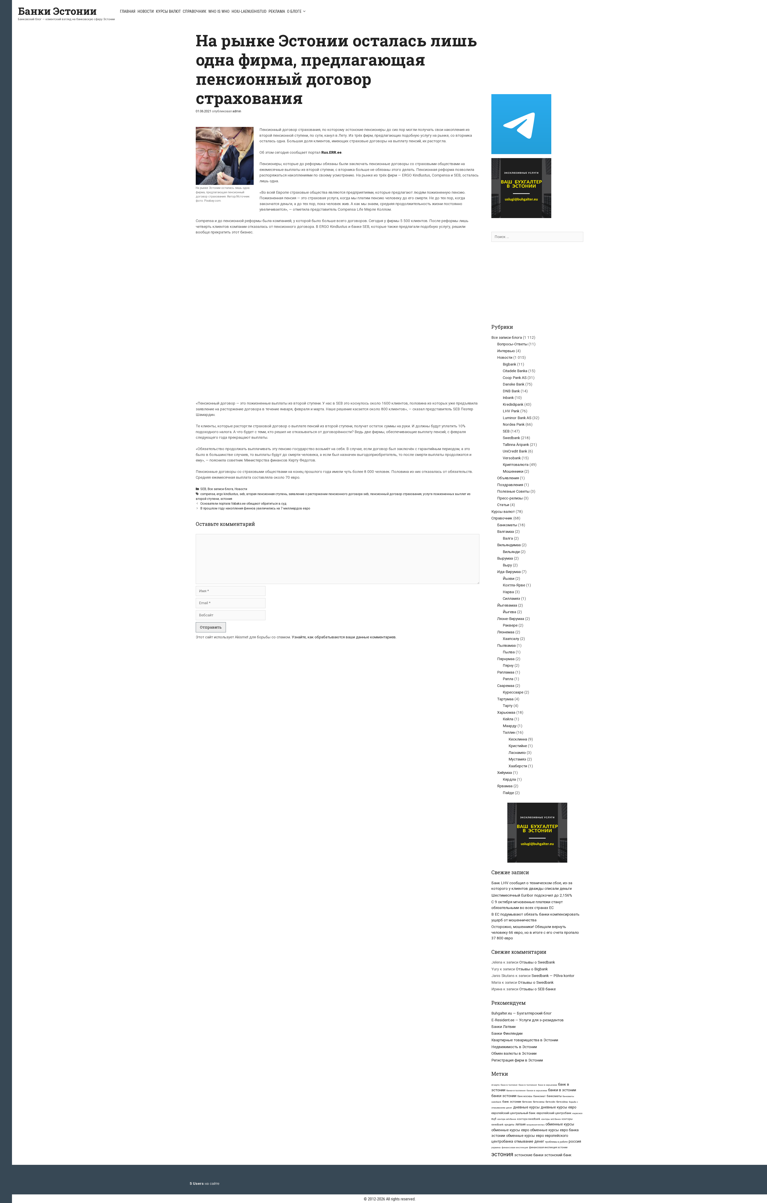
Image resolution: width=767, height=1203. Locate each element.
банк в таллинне (528, 1085)
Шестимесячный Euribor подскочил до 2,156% (531, 895)
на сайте (204, 1183)
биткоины (538, 1101)
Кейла (508, 719)
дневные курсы (526, 1107)
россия (575, 1141)
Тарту (508, 705)
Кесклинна (518, 739)
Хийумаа (504, 772)
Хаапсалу (511, 638)
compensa (207, 494)
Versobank (512, 458)
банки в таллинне (516, 1090)
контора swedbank (528, 1118)
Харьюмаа (506, 712)
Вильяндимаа (509, 545)
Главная (127, 11)
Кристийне (518, 746)
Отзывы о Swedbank (537, 962)
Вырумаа (505, 558)
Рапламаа (505, 672)
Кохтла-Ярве (514, 585)
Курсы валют (168, 11)
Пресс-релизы (510, 498)
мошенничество (535, 1124)
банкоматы (554, 1096)
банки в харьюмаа (537, 1090)
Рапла (508, 679)
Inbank (508, 397)
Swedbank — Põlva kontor (553, 975)
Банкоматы (507, 525)
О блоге (294, 11)
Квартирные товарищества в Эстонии (524, 1040)
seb (242, 494)
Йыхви (508, 578)
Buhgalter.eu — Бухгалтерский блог (521, 1013)
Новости (145, 11)
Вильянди (511, 551)
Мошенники (513, 471)
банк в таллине (509, 1085)
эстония (226, 499)
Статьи (503, 504)
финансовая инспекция (515, 1147)
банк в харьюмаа (547, 1085)
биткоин (527, 1101)
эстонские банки (528, 1155)
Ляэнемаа (505, 632)
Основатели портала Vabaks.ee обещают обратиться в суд (243, 503)
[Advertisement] (524, 59)
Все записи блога (220, 489)
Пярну (508, 665)
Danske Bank (513, 384)
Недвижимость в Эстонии (514, 1047)
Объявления (508, 478)
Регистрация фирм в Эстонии (517, 1060)
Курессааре (513, 692)
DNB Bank (511, 391)
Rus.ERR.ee (331, 152)
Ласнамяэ (517, 752)
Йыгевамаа (507, 605)
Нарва (508, 592)
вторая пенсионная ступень (266, 494)
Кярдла (509, 779)
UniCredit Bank (515, 451)
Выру (507, 565)
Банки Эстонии (57, 11)
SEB (203, 489)
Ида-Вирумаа (509, 571)
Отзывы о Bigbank (532, 969)
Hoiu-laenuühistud (248, 11)
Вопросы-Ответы (512, 344)
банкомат (539, 1096)
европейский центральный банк (513, 1113)
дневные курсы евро (558, 1107)
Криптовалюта (516, 464)
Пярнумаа (506, 659)
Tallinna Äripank (516, 444)
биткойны (562, 1101)
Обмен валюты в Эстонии (514, 1053)
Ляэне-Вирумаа (510, 618)
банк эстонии (511, 1101)
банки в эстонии (562, 1090)
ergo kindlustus (227, 494)
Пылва (509, 652)
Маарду (510, 726)
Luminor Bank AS (517, 418)
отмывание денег (529, 1141)
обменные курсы (559, 1124)
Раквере (510, 625)
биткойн (550, 1101)
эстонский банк (557, 1155)
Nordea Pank (514, 424)
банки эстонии (503, 1096)
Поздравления (510, 484)
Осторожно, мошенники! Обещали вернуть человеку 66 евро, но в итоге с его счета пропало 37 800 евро (535, 932)
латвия (520, 1124)
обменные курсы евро (510, 1130)
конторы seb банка (551, 1119)
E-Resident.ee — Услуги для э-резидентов (527, 1020)
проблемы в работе (556, 1141)
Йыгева (509, 612)
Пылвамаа (506, 645)
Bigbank (509, 364)
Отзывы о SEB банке (537, 989)
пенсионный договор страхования (395, 494)
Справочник (194, 11)
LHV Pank (511, 411)
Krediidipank (513, 404)
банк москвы (524, 1096)
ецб (493, 1118)
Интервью (506, 351)
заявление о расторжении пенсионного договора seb (329, 494)
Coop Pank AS (515, 377)
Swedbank (511, 438)
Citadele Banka (515, 371)
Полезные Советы (513, 491)
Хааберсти (518, 766)
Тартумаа (505, 699)
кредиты (509, 1124)
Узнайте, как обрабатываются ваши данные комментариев (344, 637)
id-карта (495, 1085)
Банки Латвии (503, 1026)
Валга (508, 538)
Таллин (509, 732)
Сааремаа (505, 685)
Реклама (276, 11)
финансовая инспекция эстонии (548, 1147)
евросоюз (577, 1113)
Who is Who (219, 11)
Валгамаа (505, 531)
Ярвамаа (505, 786)
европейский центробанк (554, 1113)
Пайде (508, 792)
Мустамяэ (517, 759)
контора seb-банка (506, 1119)
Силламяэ (511, 598)
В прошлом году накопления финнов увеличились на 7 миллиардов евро (255, 508)
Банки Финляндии (507, 1033)
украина (496, 1147)
